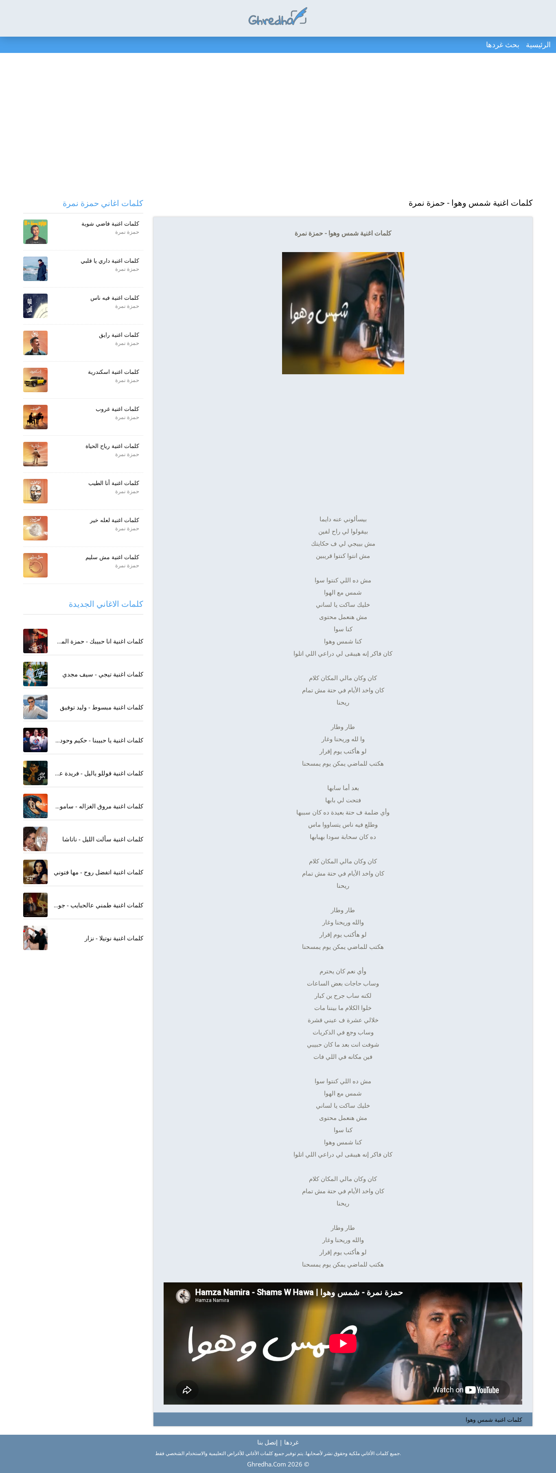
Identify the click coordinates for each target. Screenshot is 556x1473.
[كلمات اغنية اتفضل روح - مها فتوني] (35, 872)
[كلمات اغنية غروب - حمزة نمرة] (35, 417)
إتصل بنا (267, 1442)
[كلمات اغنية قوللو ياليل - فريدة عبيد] (35, 773)
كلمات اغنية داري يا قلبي (110, 260)
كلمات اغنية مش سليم (112, 557)
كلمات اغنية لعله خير (114, 520)
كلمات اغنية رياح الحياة (112, 446)
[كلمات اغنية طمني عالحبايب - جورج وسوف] (35, 905)
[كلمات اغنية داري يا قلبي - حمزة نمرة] (35, 269)
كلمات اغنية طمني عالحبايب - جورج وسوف (87, 905)
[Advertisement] (278, 126)
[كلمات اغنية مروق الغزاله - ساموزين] (35, 806)
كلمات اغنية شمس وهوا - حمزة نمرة (471, 202)
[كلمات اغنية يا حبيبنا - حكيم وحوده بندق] (35, 740)
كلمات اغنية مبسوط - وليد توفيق (101, 707)
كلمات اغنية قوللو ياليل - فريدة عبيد (97, 773)
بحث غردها (502, 44)
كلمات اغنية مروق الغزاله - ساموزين (97, 806)
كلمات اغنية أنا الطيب (113, 483)
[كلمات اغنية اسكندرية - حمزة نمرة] (35, 380)
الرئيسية (538, 44)
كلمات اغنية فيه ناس (114, 297)
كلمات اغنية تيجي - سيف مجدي (102, 674)
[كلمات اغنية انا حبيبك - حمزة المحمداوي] (35, 641)
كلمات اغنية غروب (117, 409)
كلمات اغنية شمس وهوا (494, 1419)
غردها (291, 1442)
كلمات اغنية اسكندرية (113, 371)
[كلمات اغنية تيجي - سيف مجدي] (35, 674)
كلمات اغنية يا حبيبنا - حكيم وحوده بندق (93, 740)
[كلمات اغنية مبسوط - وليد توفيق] (35, 707)
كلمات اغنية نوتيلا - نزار (114, 938)
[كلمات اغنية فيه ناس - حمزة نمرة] (35, 306)
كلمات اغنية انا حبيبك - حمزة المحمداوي (92, 641)
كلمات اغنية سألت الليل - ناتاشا (102, 839)
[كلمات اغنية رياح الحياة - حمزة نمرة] (35, 454)
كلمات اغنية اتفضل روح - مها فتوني (98, 872)
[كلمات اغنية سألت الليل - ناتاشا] (35, 839)
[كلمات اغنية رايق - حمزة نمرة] (35, 343)
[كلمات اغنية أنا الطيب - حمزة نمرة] (35, 491)
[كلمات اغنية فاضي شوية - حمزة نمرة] (35, 232)
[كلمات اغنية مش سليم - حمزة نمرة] (35, 565)
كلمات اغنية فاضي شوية (110, 223)
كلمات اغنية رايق (119, 334)
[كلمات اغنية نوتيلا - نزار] (35, 938)
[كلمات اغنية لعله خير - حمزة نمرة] (35, 528)
